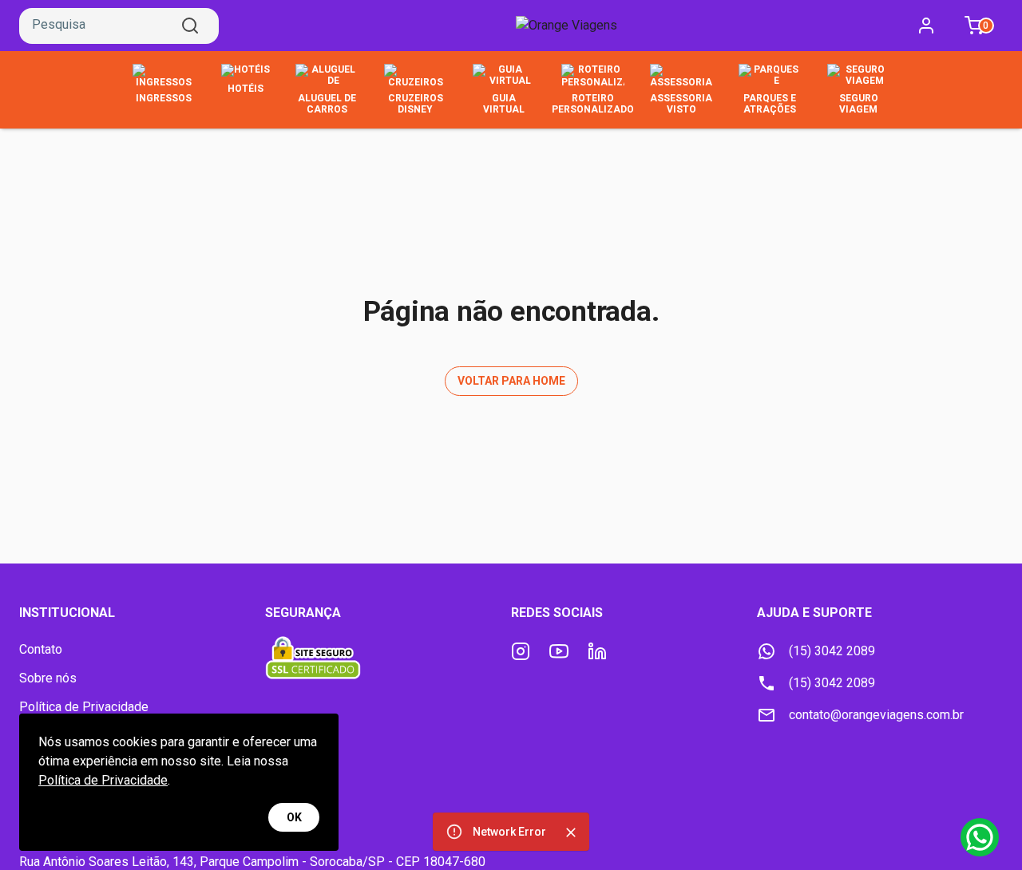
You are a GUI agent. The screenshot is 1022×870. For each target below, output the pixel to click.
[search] (190, 25)
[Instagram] (521, 651)
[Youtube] (559, 651)
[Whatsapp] (980, 837)
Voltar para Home (511, 380)
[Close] (571, 832)
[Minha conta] (926, 25)
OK (294, 817)
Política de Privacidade (103, 780)
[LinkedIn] (597, 651)
